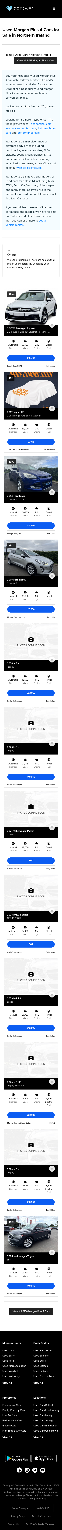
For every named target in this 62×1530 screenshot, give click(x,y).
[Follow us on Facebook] (19, 1471)
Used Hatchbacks (43, 1350)
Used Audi (8, 1350)
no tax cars (29, 128)
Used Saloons (40, 1355)
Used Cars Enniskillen (45, 1425)
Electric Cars (9, 1425)
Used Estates (40, 1366)
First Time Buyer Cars (14, 1430)
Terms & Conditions (41, 1516)
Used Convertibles (43, 1376)
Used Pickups (40, 1371)
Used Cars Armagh (43, 1420)
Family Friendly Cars (13, 1410)
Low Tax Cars (9, 1415)
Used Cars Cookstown (45, 1430)
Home (8, 55)
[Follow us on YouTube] (42, 1471)
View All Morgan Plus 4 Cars (35, 60)
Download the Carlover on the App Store (44, 1458)
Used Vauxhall (10, 1371)
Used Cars (21, 55)
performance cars (28, 132)
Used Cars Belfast (43, 1405)
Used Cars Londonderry (46, 1410)
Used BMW (8, 1355)
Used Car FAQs (43, 1508)
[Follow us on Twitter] (34, 1471)
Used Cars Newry (42, 1415)
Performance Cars (12, 1420)
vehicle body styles (29, 168)
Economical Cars (11, 1405)
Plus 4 (47, 55)
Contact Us (13, 1524)
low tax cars (13, 128)
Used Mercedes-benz (14, 1366)
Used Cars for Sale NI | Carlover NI (19, 8)
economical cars (41, 124)
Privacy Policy (18, 1516)
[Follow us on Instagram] (27, 1471)
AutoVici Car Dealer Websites (40, 1524)
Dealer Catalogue (19, 1508)
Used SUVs (39, 1360)
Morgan (35, 55)
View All (7, 1383)
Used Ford (8, 1360)
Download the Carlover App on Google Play (18, 1458)
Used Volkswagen (12, 1376)
